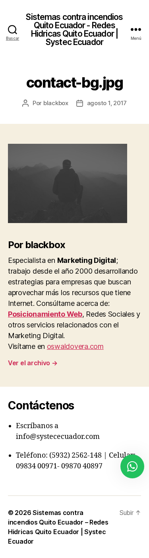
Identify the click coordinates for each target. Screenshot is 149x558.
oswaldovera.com (75, 346)
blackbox (55, 103)
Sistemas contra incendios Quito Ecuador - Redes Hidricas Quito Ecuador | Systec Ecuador (74, 29)
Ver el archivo (33, 363)
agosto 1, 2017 (107, 103)
